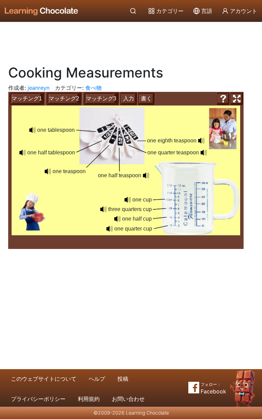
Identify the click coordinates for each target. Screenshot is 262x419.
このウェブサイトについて (43, 378)
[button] (32, 130)
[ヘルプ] (223, 99)
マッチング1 (27, 98)
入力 (128, 98)
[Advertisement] (131, 41)
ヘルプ (97, 378)
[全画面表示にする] (237, 99)
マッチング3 (101, 98)
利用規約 (89, 398)
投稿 (122, 378)
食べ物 (93, 87)
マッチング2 (64, 98)
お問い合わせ (128, 398)
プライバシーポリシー (38, 398)
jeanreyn (38, 87)
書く (146, 98)
